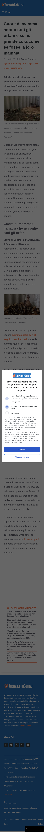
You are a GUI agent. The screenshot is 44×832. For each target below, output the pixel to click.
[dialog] (22, 416)
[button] (22, 413)
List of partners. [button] (14, 429)
